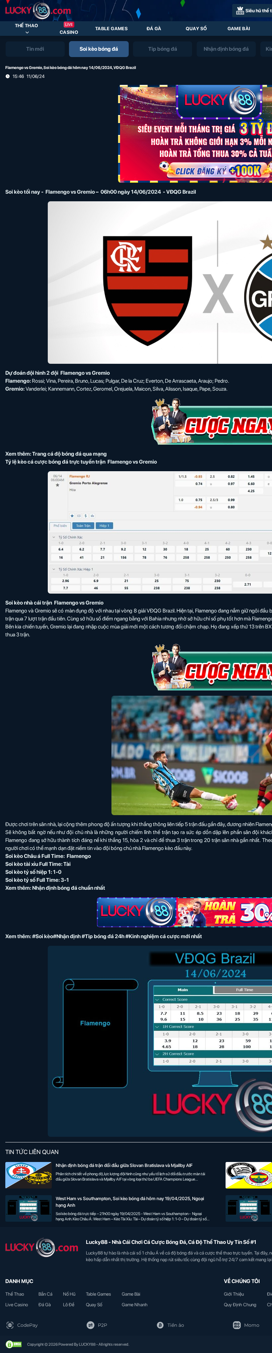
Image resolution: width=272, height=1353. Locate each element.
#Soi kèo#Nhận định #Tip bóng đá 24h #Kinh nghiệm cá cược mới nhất (117, 936)
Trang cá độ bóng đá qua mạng (69, 454)
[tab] (35, 49)
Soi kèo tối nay (22, 192)
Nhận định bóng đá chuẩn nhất (68, 888)
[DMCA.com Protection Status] (13, 1344)
